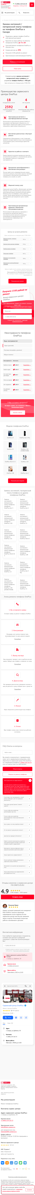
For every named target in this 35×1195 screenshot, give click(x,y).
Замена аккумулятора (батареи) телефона (11, 263)
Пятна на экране (8, 380)
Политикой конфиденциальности (21, 950)
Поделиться (2, 1162)
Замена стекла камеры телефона (11, 244)
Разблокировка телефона (9, 248)
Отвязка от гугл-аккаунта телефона (9, 258)
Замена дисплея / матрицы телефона (9, 239)
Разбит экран (7, 369)
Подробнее (17, 639)
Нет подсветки (7, 384)
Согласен (29, 1189)
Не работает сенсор (7, 389)
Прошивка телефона (8, 253)
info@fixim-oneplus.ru (8, 1127)
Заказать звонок (17, 412)
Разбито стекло (7, 365)
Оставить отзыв (17, 897)
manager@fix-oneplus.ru (9, 1131)
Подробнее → (27, 365)
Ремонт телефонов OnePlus (9, 1104)
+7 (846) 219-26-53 (21, 4)
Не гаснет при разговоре (7, 374)
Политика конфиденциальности (17, 1177)
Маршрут (9, 1017)
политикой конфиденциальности (19, 321)
